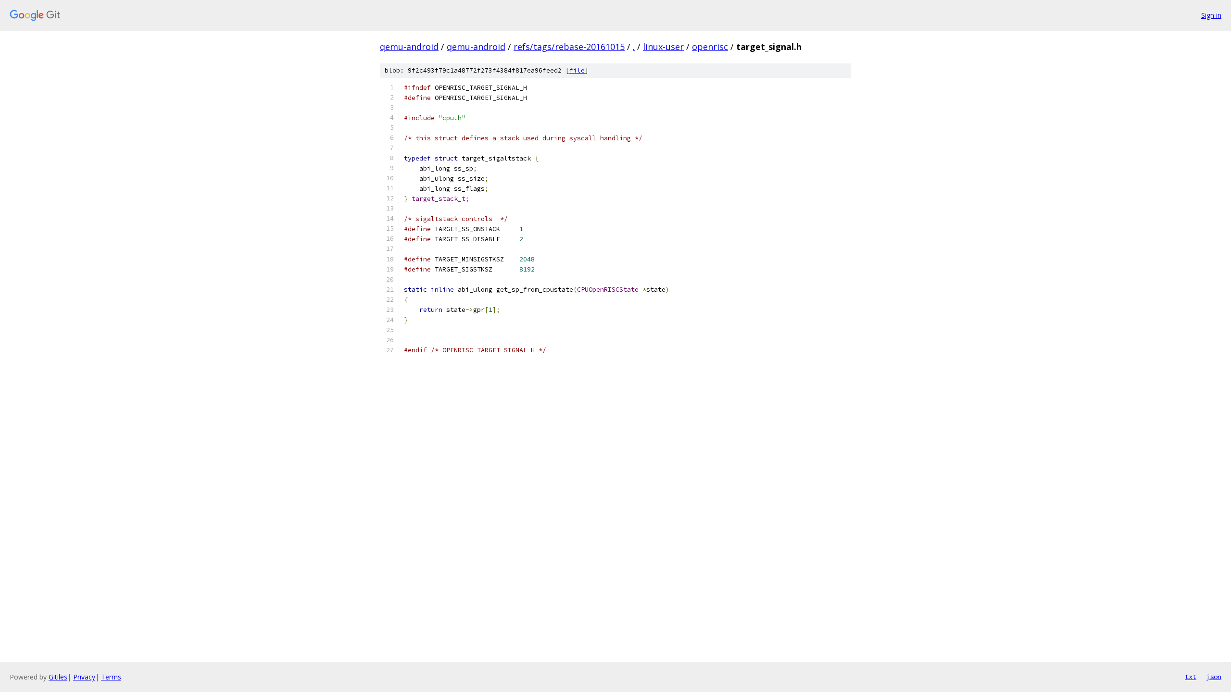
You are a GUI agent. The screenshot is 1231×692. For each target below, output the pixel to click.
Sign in (1211, 15)
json (1213, 676)
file (577, 70)
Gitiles (58, 676)
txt (1190, 676)
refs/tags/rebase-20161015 (569, 46)
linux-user (663, 46)
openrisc (710, 46)
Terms (111, 676)
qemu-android (409, 46)
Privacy (84, 676)
